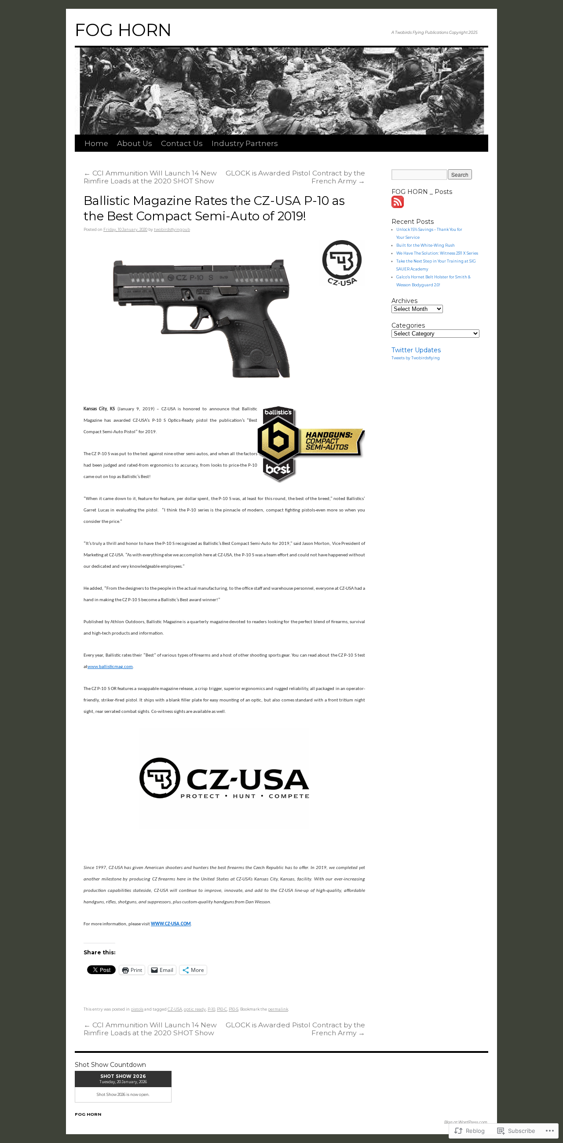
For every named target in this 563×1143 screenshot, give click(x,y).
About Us (134, 143)
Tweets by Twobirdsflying (415, 358)
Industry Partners (245, 143)
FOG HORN (123, 29)
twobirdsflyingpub (172, 229)
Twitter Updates (416, 350)
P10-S (233, 1009)
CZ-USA (175, 1009)
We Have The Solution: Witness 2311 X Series (437, 253)
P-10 (211, 1009)
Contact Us (182, 143)
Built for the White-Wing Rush (425, 245)
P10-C (222, 1009)
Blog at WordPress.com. (466, 1122)
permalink (278, 1009)
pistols (137, 1009)
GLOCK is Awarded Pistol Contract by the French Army (295, 177)
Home (96, 143)
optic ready (195, 1009)
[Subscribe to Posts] (398, 206)
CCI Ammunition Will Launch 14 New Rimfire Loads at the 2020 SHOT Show (150, 177)
